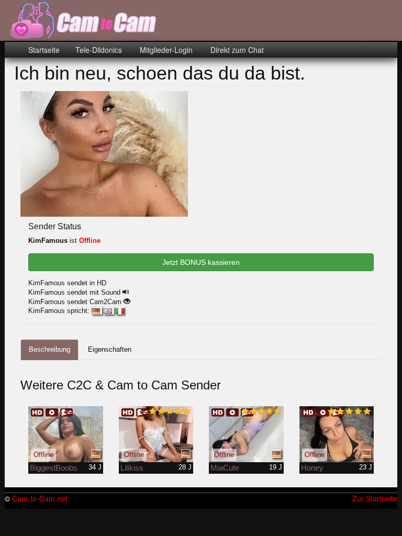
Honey (312, 467)
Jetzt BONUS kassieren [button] (201, 262)
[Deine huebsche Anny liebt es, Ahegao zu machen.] (246, 434)
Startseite (44, 49)
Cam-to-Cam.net (40, 498)
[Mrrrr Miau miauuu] (156, 434)
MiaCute (224, 467)
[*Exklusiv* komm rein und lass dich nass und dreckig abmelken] (336, 434)
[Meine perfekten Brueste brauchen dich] (65, 434)
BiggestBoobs (53, 467)
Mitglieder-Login (165, 49)
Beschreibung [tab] (49, 349)
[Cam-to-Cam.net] (84, 21)
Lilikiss (131, 467)
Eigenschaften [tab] (109, 349)
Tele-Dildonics (98, 49)
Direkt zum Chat (236, 49)
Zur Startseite (374, 498)
